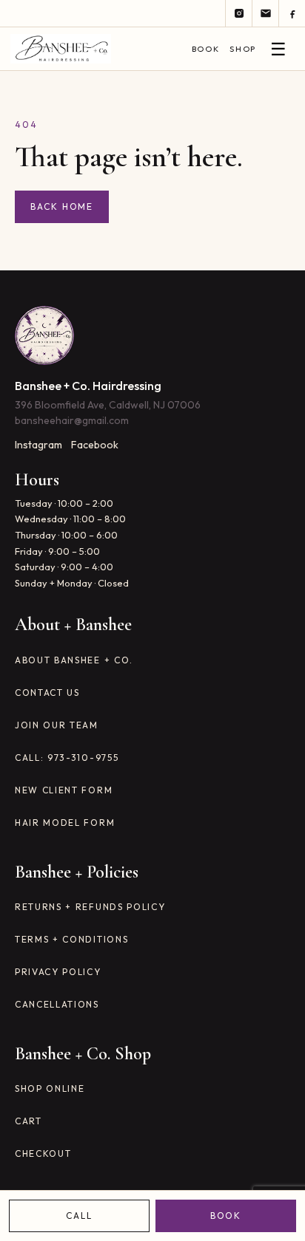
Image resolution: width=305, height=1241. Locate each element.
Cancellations (57, 1004)
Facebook (94, 444)
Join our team (56, 725)
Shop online (49, 1088)
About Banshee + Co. (74, 660)
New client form (64, 790)
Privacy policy (58, 971)
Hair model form (65, 822)
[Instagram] (238, 13)
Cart (28, 1121)
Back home (61, 206)
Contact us (47, 692)
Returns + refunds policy (90, 906)
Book (205, 49)
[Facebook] (291, 13)
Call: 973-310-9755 (66, 757)
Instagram (38, 444)
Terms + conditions (71, 939)
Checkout (43, 1153)
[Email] (265, 13)
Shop (242, 49)
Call (79, 1215)
